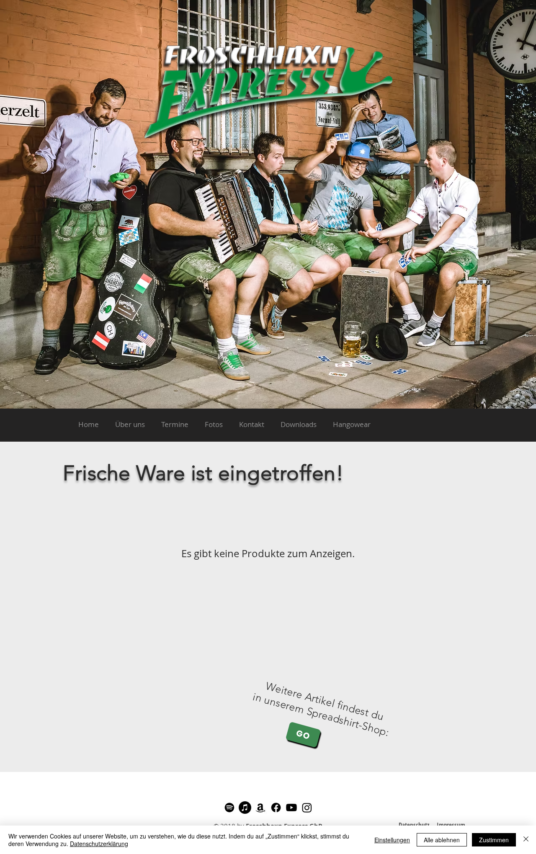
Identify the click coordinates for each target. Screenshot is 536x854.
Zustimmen (494, 840)
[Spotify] (229, 807)
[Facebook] (276, 807)
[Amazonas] (260, 807)
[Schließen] (526, 839)
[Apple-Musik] (245, 807)
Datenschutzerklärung (99, 843)
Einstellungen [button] (392, 840)
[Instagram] (307, 807)
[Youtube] (291, 807)
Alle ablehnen (442, 840)
